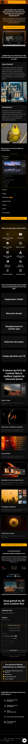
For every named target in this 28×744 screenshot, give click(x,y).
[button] (2, 587)
